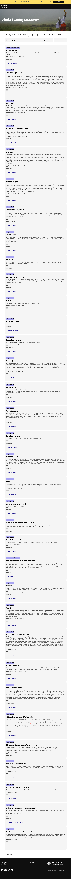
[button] (68, 6)
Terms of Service (33, 866)
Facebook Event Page (13, 330)
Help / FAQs (31, 862)
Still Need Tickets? (12, 63)
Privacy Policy (32, 868)
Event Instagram (12, 447)
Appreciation (10, 854)
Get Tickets (10, 576)
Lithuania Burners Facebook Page (16, 822)
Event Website (11, 94)
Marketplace (32, 864)
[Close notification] (69, 2)
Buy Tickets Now (59, 1)
